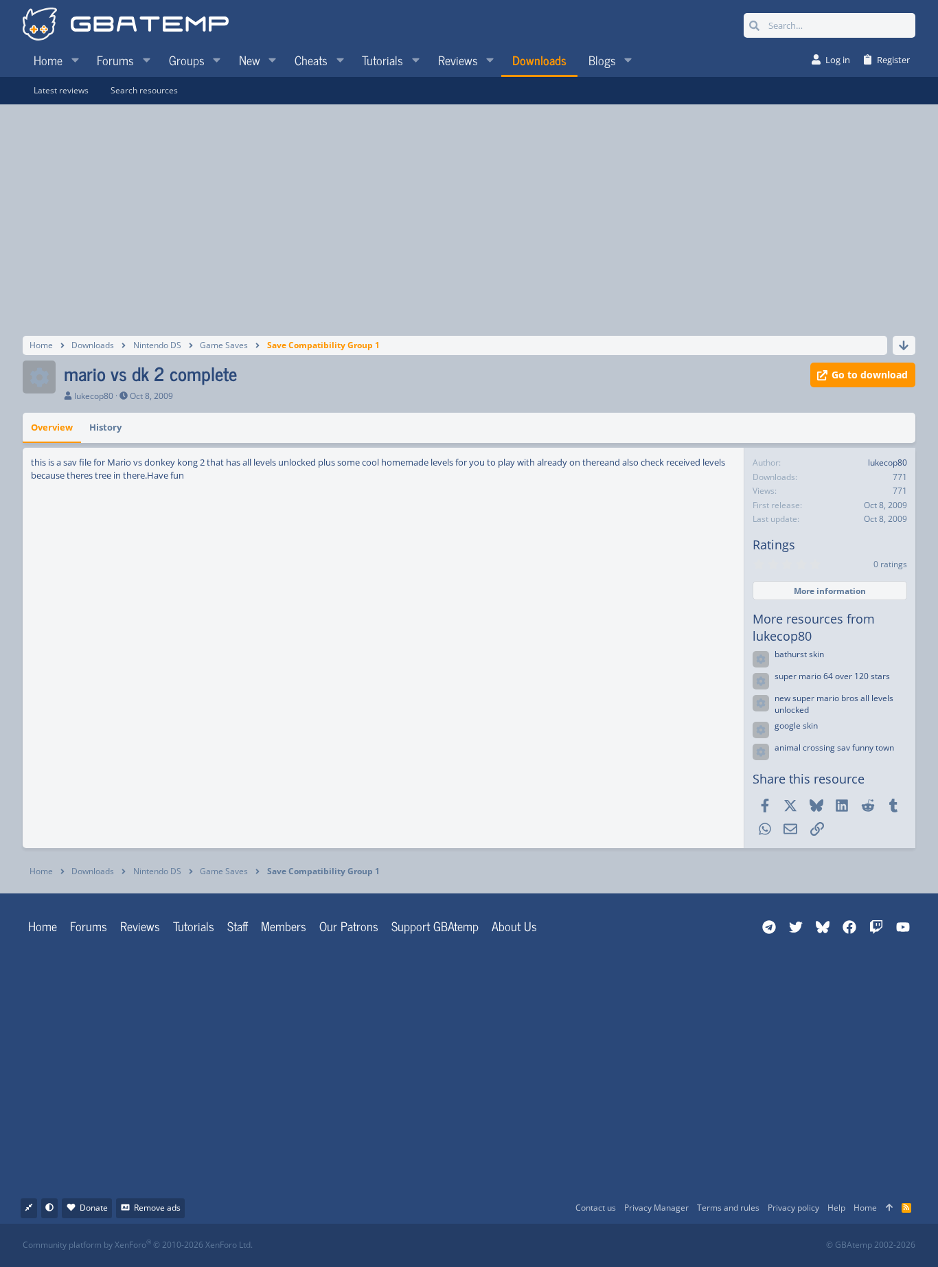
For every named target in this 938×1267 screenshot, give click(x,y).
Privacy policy (793, 1207)
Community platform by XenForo (138, 1245)
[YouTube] (602, 1245)
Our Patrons (348, 925)
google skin (796, 725)
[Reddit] (511, 1245)
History (105, 427)
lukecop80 (93, 396)
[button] (75, 60)
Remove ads (157, 1207)
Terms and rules (728, 1207)
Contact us (595, 1207)
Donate (94, 1207)
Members (283, 925)
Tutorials (193, 925)
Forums (88, 925)
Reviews (140, 925)
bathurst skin (799, 654)
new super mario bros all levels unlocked (834, 704)
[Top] (889, 1208)
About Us (514, 925)
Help (836, 1207)
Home (42, 925)
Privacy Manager (656, 1207)
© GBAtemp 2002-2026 (870, 1245)
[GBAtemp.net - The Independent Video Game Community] (126, 25)
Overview (52, 427)
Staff (237, 925)
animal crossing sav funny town (834, 747)
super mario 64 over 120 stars (832, 676)
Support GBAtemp (435, 925)
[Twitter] (571, 1245)
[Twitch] (541, 1245)
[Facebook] (481, 1245)
